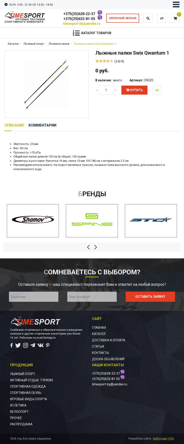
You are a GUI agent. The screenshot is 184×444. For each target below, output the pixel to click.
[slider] (104, 61)
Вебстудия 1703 (163, 438)
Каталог (13, 43)
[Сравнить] (157, 90)
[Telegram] (32, 345)
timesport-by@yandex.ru (81, 23)
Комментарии (42, 125)
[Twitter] (18, 345)
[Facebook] (11, 345)
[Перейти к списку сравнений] (161, 18)
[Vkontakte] (40, 345)
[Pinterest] (47, 345)
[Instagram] (25, 345)
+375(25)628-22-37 (79, 14)
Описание (14, 125)
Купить (136, 90)
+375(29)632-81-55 (79, 19)
